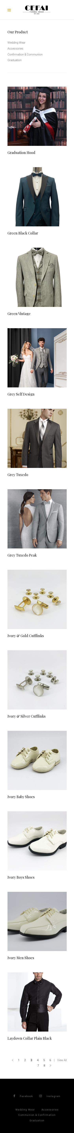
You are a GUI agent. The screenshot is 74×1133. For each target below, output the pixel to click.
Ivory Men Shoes (20, 957)
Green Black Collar (22, 233)
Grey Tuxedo (17, 474)
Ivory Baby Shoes (21, 796)
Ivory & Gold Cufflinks (25, 635)
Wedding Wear (16, 42)
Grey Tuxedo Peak (22, 555)
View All (62, 1060)
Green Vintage (19, 313)
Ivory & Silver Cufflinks (26, 716)
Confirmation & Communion (25, 54)
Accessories (15, 48)
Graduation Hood (21, 152)
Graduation (14, 60)
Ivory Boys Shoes (21, 877)
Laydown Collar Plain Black (29, 1038)
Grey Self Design (21, 394)
